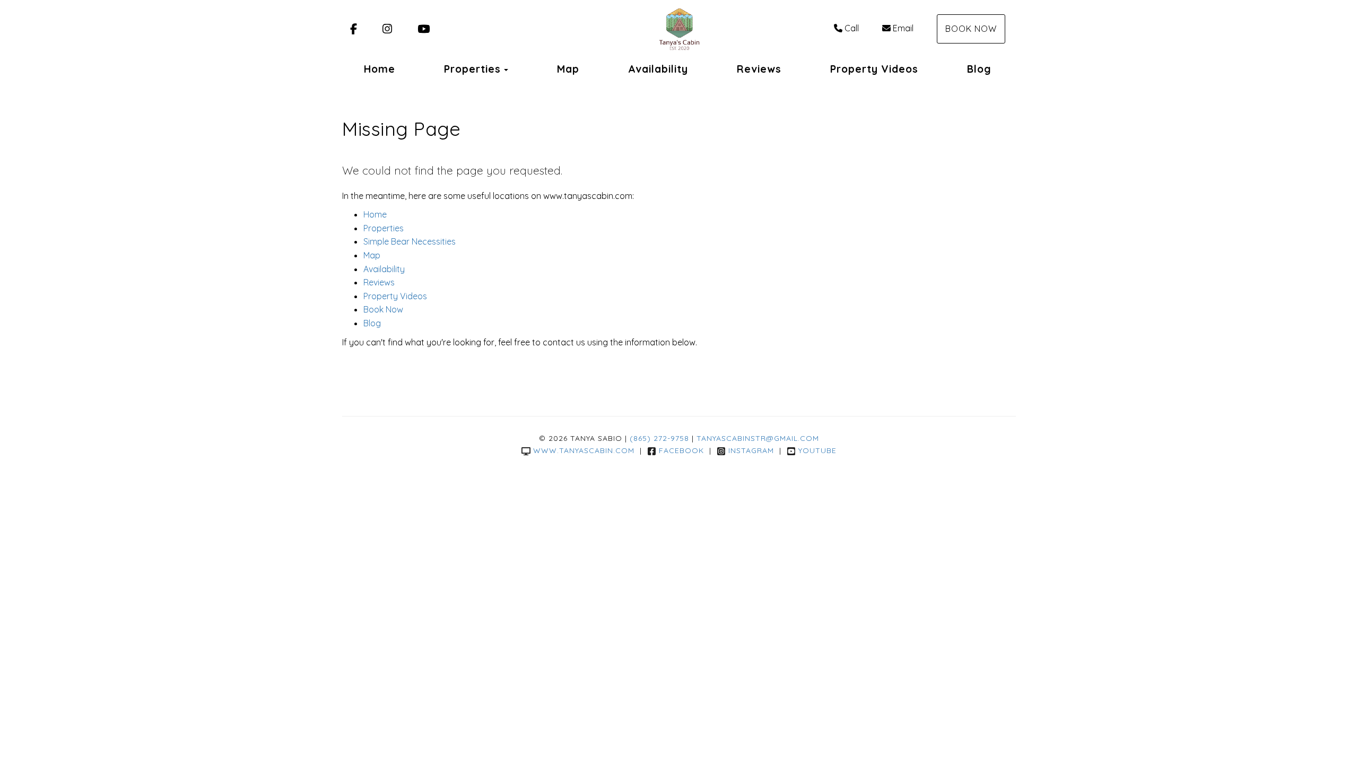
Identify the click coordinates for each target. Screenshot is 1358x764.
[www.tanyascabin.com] (679, 29)
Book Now (971, 28)
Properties (472, 69)
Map (568, 69)
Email (903, 28)
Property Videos (874, 69)
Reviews (759, 69)
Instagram (751, 450)
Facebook (681, 450)
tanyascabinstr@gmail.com (758, 438)
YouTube (817, 450)
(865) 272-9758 (659, 438)
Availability (658, 69)
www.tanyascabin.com (583, 450)
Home (379, 69)
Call (852, 28)
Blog (979, 69)
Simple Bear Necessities (409, 241)
